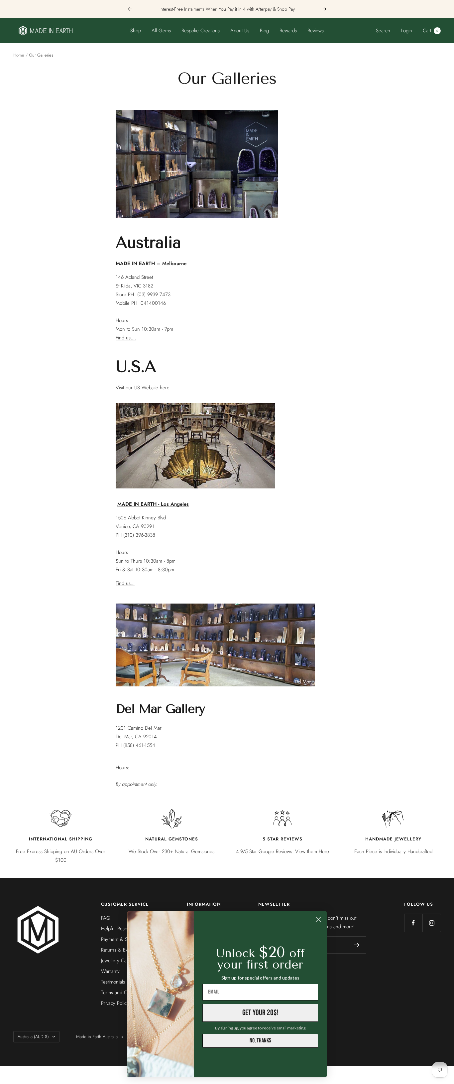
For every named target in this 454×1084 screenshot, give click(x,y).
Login (406, 30)
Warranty (110, 971)
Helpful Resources (120, 928)
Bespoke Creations (200, 30)
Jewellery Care (116, 960)
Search (383, 30)
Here (324, 851)
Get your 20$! (260, 1012)
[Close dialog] (318, 919)
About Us (239, 30)
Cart (430, 30)
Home (18, 55)
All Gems (161, 30)
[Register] (357, 945)
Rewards (288, 30)
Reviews (315, 30)
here (165, 387)
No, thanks (260, 1040)
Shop (135, 30)
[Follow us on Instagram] (431, 923)
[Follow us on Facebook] (413, 923)
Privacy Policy (115, 1003)
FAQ (105, 918)
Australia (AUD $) (33, 1036)
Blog (264, 30)
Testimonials (113, 982)
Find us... (125, 583)
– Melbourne (151, 263)
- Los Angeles (153, 504)
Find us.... (126, 337)
